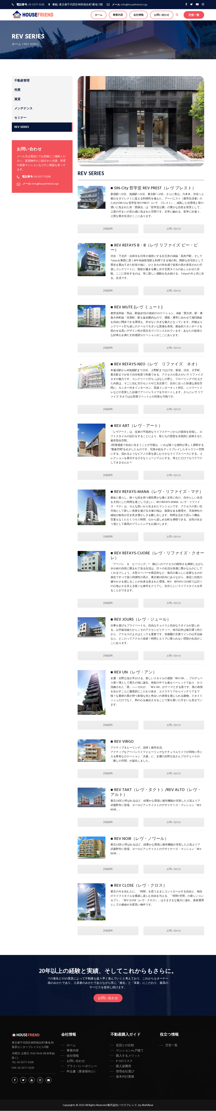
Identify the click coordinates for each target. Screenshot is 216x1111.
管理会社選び (125, 1071)
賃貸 (17, 99)
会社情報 (138, 15)
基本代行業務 (125, 1076)
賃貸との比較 (125, 1045)
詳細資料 (108, 229)
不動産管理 (22, 80)
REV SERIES (21, 127)
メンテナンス (23, 108)
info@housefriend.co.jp (134, 5)
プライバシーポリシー (82, 1066)
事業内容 (118, 15)
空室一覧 (193, 15)
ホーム (98, 15)
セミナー (20, 117)
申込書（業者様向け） (82, 1071)
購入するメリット (128, 1055)
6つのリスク (124, 1061)
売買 (17, 90)
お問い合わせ (161, 15)
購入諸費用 (123, 1066)
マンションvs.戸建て (130, 1050)
